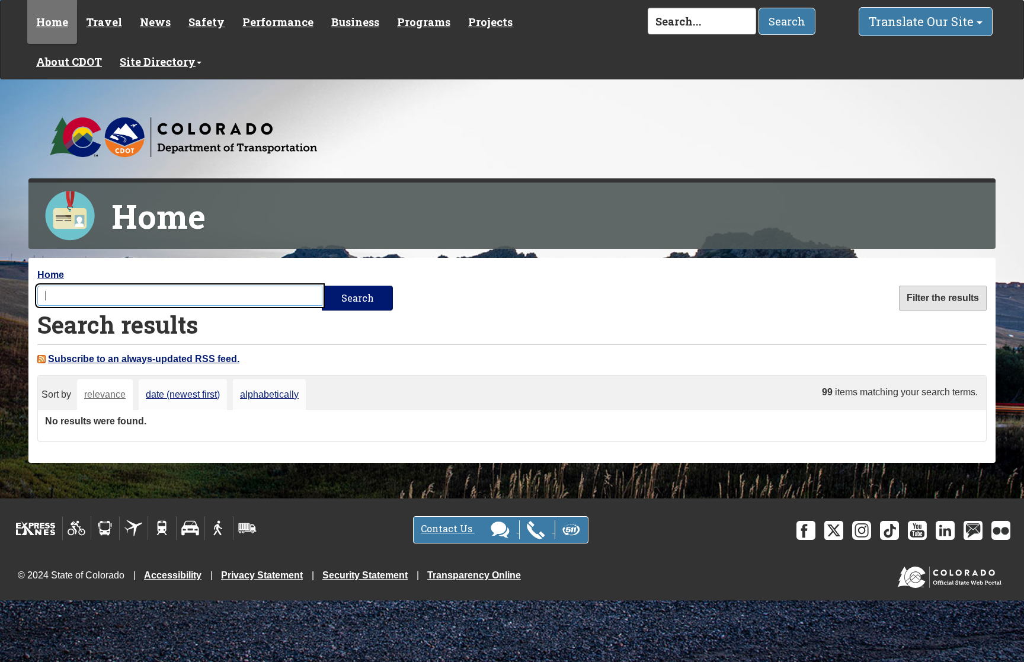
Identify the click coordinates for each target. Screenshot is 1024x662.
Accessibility (172, 575)
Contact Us (448, 528)
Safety (206, 22)
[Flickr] (1001, 530)
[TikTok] (889, 530)
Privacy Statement (262, 575)
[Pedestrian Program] (218, 528)
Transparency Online (474, 575)
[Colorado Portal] (952, 575)
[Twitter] (834, 530)
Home (52, 22)
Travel (104, 22)
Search (787, 21)
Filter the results (943, 298)
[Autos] (190, 528)
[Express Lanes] (36, 528)
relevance (105, 394)
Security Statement (365, 575)
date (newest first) (183, 394)
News (155, 22)
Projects (490, 22)
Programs (423, 22)
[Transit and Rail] (105, 528)
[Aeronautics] (133, 528)
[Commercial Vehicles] (247, 528)
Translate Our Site (923, 21)
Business (355, 22)
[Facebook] (806, 530)
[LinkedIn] (945, 530)
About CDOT (69, 62)
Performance (277, 22)
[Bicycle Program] (76, 528)
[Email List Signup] (973, 530)
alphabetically (269, 394)
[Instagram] (861, 530)
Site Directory (158, 62)
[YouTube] (917, 530)
